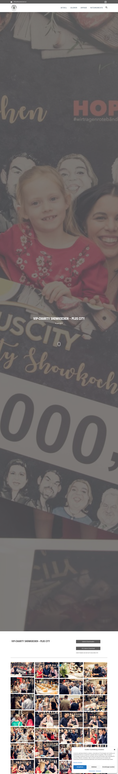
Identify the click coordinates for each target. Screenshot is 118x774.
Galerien (73, 8)
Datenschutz (92, 770)
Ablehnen (94, 767)
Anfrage (84, 8)
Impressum (98, 770)
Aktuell (64, 8)
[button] (114, 749)
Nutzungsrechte (96, 8)
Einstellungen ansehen (108, 767)
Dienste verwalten (77, 762)
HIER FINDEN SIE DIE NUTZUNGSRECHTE (87, 653)
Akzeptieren (80, 767)
